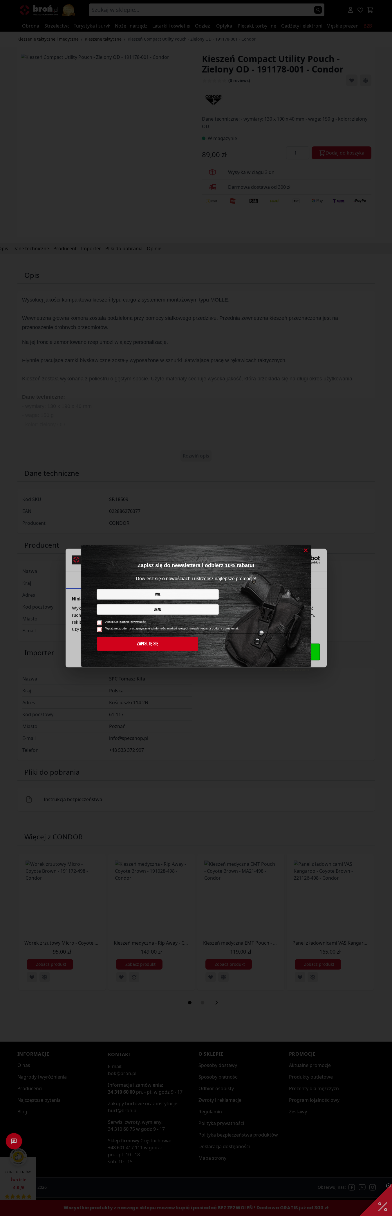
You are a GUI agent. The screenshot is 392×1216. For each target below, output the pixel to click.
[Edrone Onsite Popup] (196, 608)
